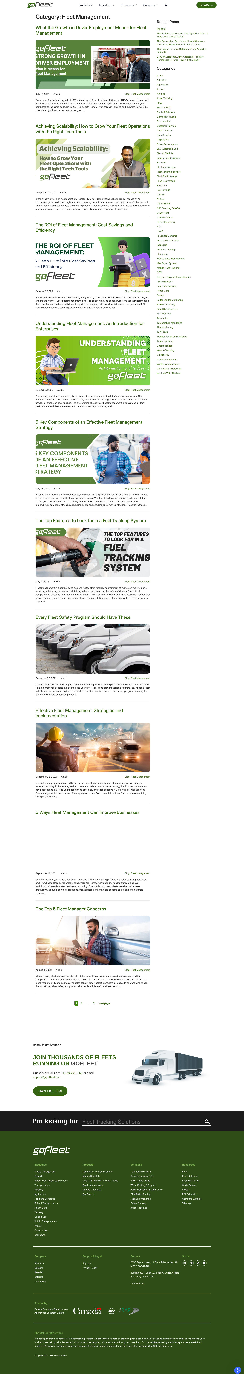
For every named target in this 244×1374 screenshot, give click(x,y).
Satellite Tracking (166, 304)
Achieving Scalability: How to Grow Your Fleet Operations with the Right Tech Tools (93, 128)
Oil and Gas (40, 1216)
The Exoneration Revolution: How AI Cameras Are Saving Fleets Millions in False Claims (181, 43)
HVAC (160, 231)
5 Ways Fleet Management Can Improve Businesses (88, 812)
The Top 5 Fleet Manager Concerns (71, 909)
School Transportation (46, 1203)
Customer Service (166, 125)
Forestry (38, 1189)
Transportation (42, 1185)
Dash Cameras (164, 130)
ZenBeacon (88, 1194)
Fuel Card (162, 185)
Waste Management (167, 359)
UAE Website (137, 1283)
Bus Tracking (163, 107)
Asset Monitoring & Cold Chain (146, 1189)
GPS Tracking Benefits (168, 208)
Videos (185, 1189)
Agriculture (162, 84)
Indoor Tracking (138, 1207)
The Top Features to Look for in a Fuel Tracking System (91, 520)
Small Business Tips (167, 309)
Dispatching (163, 139)
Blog (127, 93)
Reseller (38, 1272)
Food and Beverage (44, 1198)
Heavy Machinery (166, 222)
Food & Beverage (166, 180)
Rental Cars (163, 290)
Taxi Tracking (164, 313)
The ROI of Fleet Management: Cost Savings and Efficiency (84, 227)
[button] (237, 1370)
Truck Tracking (165, 341)
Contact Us (40, 1281)
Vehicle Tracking (165, 350)
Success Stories (190, 1180)
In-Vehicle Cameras (167, 235)
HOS (159, 226)
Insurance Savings (166, 249)
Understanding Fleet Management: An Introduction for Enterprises (90, 326)
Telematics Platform (140, 1171)
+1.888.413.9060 (72, 1073)
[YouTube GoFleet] (204, 1263)
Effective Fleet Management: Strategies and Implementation (79, 713)
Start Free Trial (50, 1091)
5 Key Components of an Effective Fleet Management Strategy (89, 424)
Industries (162, 244)
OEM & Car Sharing (140, 1194)
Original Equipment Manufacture (174, 277)
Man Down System (167, 263)
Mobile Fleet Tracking (168, 267)
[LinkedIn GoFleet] (191, 1263)
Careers (38, 1267)
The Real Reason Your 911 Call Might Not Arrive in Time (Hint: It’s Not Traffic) (182, 35)
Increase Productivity (168, 240)
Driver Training (138, 1203)
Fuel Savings (163, 189)
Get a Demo (206, 5)
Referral (38, 1276)
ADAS (160, 75)
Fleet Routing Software (169, 171)
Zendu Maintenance (92, 1185)
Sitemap (186, 1203)
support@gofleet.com (47, 1077)
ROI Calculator (189, 1194)
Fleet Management (140, 93)
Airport (160, 89)
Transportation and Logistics (172, 336)
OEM (159, 272)
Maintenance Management (171, 258)
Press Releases (165, 281)
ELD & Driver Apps (140, 1180)
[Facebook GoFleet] (184, 1263)
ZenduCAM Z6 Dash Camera (97, 1171)
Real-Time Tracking (167, 286)
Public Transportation (45, 1221)
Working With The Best (169, 373)
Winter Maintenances (168, 364)
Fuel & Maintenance (140, 1198)
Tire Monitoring (165, 327)
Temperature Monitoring (169, 322)
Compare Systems (191, 1198)
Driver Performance (167, 144)
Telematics (162, 318)
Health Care (40, 1207)
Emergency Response (168, 158)
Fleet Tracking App (167, 176)
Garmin (161, 194)
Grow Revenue (164, 217)
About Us (39, 1263)
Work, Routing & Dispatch (143, 1185)
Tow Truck (162, 331)
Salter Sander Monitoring (170, 299)
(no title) (161, 28)
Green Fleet (163, 212)
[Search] (207, 1122)
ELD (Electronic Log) (168, 148)
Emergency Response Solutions (51, 1180)
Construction (163, 121)
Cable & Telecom (166, 112)
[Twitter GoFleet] (197, 1263)
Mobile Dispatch (91, 1176)
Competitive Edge (166, 116)
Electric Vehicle (165, 153)
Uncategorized (165, 345)
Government (163, 203)
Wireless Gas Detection (169, 368)
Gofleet (161, 199)
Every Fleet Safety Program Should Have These (83, 617)
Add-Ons (161, 80)
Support (86, 1263)
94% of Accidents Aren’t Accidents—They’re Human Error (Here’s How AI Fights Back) (180, 58)
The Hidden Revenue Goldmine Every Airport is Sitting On (181, 50)
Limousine (162, 254)
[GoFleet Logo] (40, 5)
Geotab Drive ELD (91, 1189)
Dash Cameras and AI (141, 1176)
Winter (37, 1225)
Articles (161, 93)
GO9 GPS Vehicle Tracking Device (100, 1180)
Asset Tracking (164, 98)
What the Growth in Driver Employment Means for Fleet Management (91, 30)
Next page (104, 1003)
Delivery (38, 1212)
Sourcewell (40, 1234)
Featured (161, 162)
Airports (38, 1176)
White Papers (189, 1185)
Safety (160, 295)
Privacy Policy (89, 1267)
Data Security (164, 135)
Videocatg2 (163, 354)
